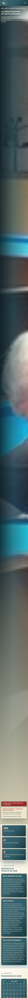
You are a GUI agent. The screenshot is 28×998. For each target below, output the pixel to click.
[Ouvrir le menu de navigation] (25, 3)
